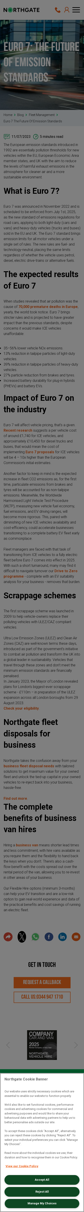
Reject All (42, 1191)
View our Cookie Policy (22, 1166)
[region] (42, 1142)
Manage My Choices (42, 1203)
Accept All (42, 1179)
